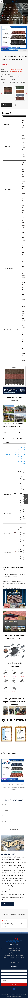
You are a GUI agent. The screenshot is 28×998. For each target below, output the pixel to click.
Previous (1, 93)
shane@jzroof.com (15, 950)
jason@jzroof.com (15, 948)
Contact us (7, 904)
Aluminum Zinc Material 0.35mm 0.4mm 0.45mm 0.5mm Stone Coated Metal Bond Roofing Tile (14, 787)
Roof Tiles (16, 15)
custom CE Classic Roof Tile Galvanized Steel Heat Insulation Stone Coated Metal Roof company (13, 872)
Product (10, 15)
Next (26, 93)
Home (5, 15)
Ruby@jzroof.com (15, 953)
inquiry (6, 105)
